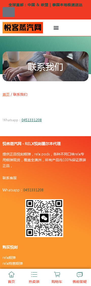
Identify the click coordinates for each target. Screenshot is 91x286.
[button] (56, 28)
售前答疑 (80, 281)
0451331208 (31, 119)
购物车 (57, 281)
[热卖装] (34, 274)
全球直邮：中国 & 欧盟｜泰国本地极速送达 (46, 4)
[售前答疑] (80, 274)
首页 (6, 94)
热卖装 (34, 281)
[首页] (11, 274)
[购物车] (57, 274)
